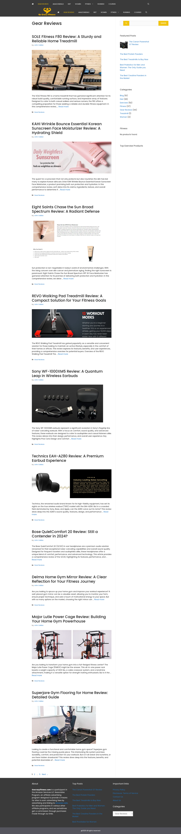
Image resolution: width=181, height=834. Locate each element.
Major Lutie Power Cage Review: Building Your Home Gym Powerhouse (69, 619)
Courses (112, 4)
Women (78, 4)
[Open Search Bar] (148, 4)
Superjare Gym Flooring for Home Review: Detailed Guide (70, 695)
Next (45, 774)
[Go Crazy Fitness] (46, 12)
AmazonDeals (58, 4)
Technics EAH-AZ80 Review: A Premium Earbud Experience (68, 458)
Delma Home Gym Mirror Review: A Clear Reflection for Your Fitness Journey (69, 579)
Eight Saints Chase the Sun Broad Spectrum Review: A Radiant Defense (66, 209)
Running (101, 4)
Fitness (88, 4)
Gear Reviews (43, 4)
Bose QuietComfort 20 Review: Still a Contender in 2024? (65, 534)
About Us (117, 800)
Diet (69, 4)
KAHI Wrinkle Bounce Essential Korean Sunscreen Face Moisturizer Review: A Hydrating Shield (67, 128)
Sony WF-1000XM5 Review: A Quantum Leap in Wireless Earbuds (67, 373)
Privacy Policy (119, 789)
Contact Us (118, 797)
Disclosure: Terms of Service (125, 793)
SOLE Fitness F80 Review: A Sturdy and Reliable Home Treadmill (66, 39)
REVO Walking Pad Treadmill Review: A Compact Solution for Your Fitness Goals (69, 298)
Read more (64, 106)
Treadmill (124, 113)
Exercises (124, 102)
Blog (122, 95)
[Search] (126, 23)
